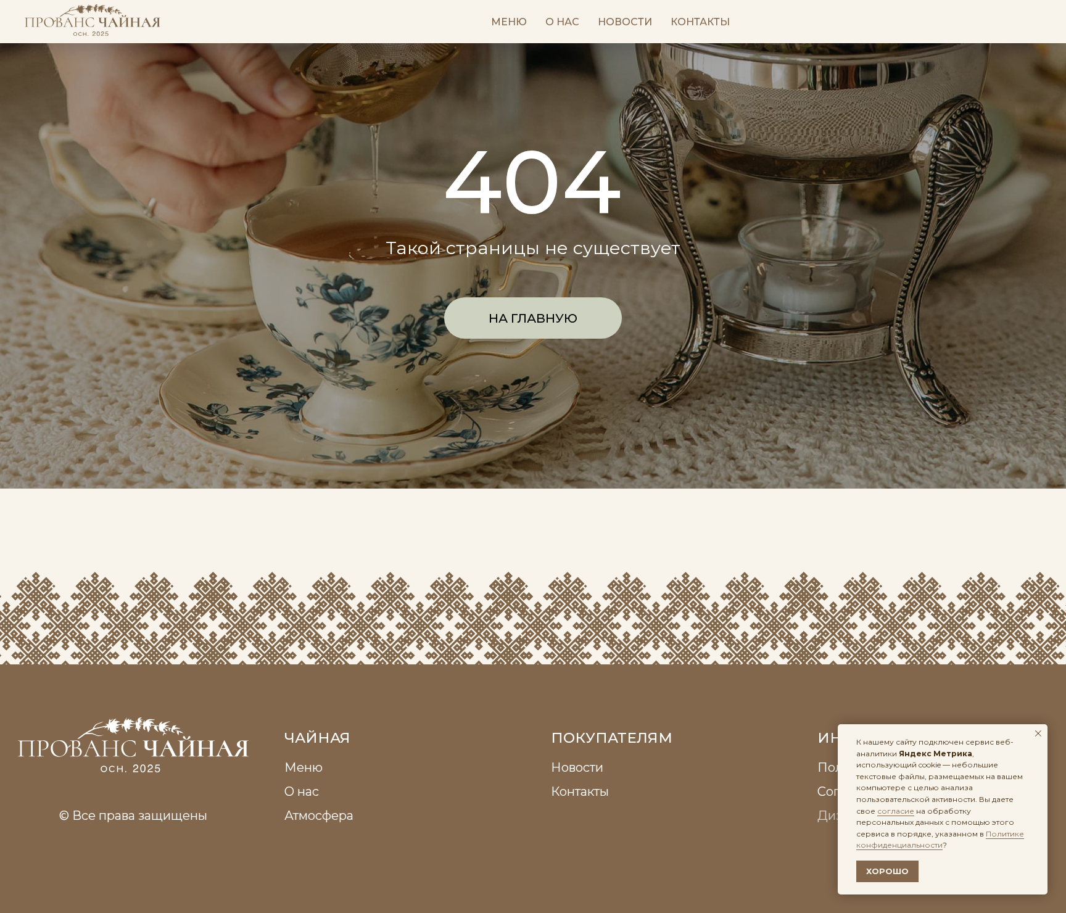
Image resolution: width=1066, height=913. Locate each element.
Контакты (700, 22)
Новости (625, 22)
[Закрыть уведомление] (1038, 733)
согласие (895, 811)
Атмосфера (318, 815)
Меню (509, 22)
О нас (562, 22)
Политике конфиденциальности (940, 839)
